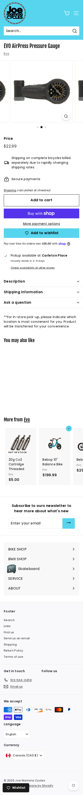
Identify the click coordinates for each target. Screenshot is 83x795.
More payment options (41, 223)
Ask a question (17, 302)
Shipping (10, 190)
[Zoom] (66, 116)
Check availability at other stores (33, 267)
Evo (6, 53)
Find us (9, 632)
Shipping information (23, 292)
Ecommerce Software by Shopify (28, 785)
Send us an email (17, 638)
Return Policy (13, 650)
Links (7, 626)
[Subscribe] (68, 523)
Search (9, 620)
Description (14, 281)
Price (8, 138)
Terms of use (13, 657)
